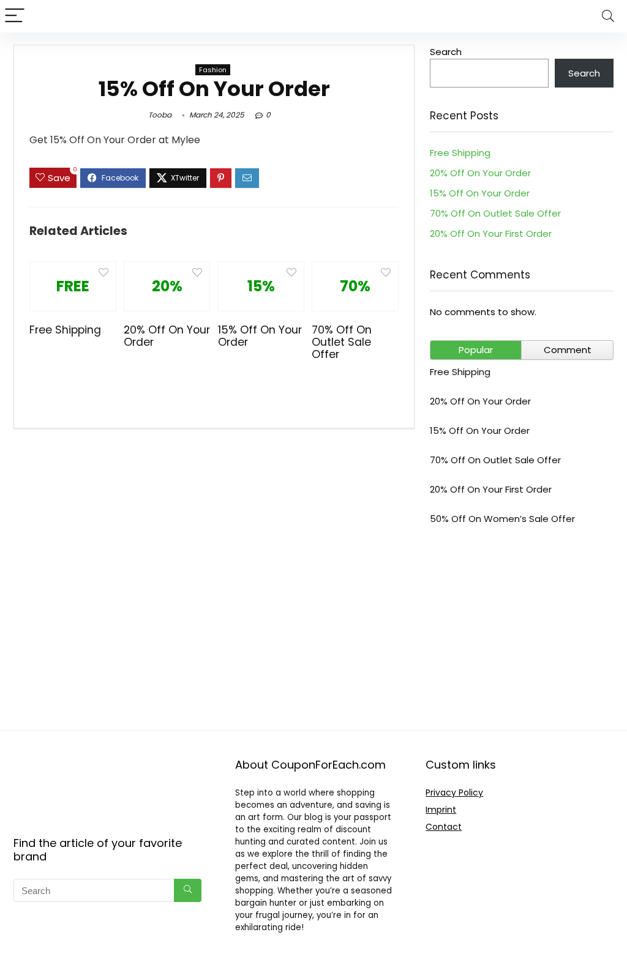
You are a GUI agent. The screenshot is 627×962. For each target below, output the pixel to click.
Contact (444, 827)
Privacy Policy (454, 792)
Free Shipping (65, 330)
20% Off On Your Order (167, 336)
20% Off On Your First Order (491, 233)
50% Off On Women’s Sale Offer (502, 518)
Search (446, 51)
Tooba (159, 115)
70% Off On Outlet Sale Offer (342, 342)
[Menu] (14, 16)
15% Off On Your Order (260, 336)
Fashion (213, 70)
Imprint (441, 810)
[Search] (608, 16)
